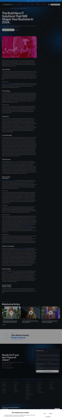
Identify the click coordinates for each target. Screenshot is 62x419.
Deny (45, 413)
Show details (48, 416)
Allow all (50, 413)
